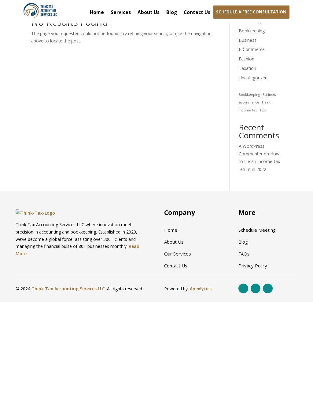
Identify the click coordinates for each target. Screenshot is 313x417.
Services (121, 13)
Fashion (246, 59)
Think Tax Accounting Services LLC (68, 289)
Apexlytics (201, 289)
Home (97, 13)
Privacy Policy (252, 266)
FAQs (244, 254)
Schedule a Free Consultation (251, 12)
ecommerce (249, 102)
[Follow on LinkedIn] (268, 288)
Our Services (177, 254)
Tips (263, 110)
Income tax (248, 110)
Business (247, 40)
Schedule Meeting (257, 230)
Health (267, 102)
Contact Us (197, 13)
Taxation (247, 68)
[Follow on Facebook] (243, 288)
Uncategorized (253, 78)
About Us (149, 13)
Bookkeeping (252, 31)
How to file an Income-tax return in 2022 (259, 161)
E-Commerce (252, 49)
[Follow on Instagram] (255, 288)
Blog (171, 13)
